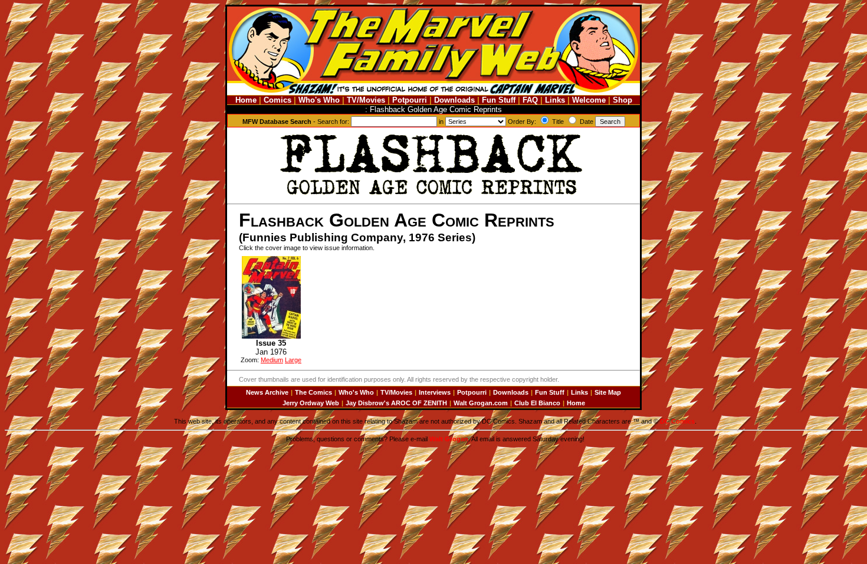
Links (555, 100)
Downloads (454, 100)
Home (246, 100)
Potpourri (409, 100)
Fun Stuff (498, 100)
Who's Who (319, 100)
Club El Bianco (537, 402)
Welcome (589, 100)
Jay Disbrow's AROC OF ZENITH (396, 402)
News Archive (267, 392)
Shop (622, 100)
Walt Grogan (448, 438)
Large (293, 359)
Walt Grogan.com (481, 402)
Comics (277, 100)
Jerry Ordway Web (311, 402)
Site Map (608, 392)
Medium (272, 359)
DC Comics (677, 421)
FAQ (530, 100)
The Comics (313, 392)
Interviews (435, 392)
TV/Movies (366, 100)
